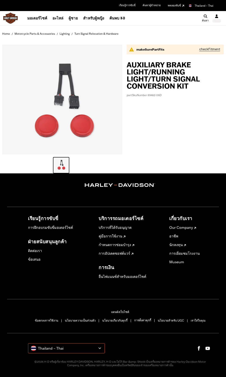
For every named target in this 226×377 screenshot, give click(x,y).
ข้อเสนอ (34, 259)
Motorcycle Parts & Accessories (35, 33)
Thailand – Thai (204, 5)
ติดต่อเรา (35, 250)
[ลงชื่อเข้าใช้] (217, 18)
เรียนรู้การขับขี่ (127, 5)
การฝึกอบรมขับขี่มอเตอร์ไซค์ (50, 227)
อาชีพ (173, 236)
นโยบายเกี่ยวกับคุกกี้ (115, 320)
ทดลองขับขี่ (174, 5)
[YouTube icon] (207, 348)
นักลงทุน (176, 244)
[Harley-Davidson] (120, 185)
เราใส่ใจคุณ (198, 320)
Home (6, 33)
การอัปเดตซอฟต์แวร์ (114, 253)
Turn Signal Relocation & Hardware (96, 33)
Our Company (181, 227)
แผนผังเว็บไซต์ (120, 312)
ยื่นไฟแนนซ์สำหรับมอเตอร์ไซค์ (122, 276)
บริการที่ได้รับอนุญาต (115, 227)
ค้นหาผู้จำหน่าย (152, 5)
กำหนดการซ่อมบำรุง (115, 244)
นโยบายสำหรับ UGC (171, 320)
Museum (176, 262)
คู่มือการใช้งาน (110, 236)
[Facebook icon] (199, 348)
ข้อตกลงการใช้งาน (46, 320)
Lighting (65, 33)
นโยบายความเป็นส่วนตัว (80, 320)
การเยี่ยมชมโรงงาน (184, 253)
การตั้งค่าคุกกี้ (142, 320)
